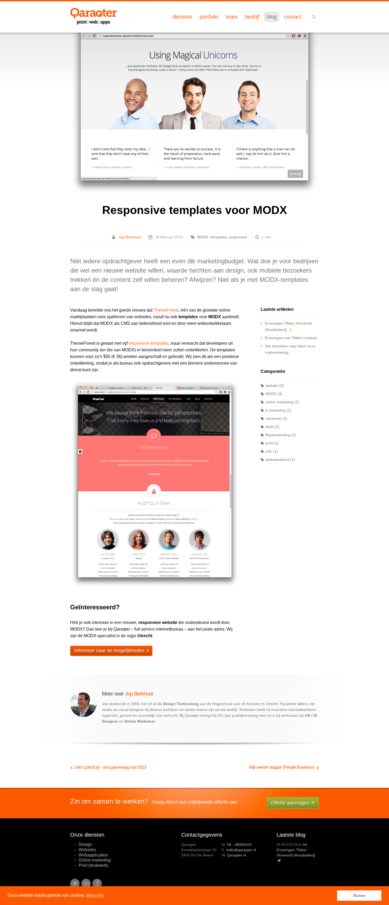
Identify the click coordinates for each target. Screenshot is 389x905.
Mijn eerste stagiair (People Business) (281, 767)
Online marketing (95, 860)
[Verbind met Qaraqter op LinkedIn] (86, 883)
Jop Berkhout (130, 237)
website (271, 385)
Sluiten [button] (359, 895)
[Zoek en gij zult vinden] (314, 17)
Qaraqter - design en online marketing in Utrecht (93, 16)
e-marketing (275, 410)
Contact (292, 17)
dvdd (269, 427)
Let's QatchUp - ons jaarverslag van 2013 (110, 767)
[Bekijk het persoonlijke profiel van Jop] (83, 715)
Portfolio (209, 17)
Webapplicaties (93, 855)
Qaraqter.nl (236, 855)
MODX (202, 237)
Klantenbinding (277, 435)
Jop (304, 844)
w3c (268, 451)
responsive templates (149, 343)
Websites (87, 849)
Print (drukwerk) (93, 865)
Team (232, 17)
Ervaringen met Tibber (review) (291, 338)
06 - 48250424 (239, 844)
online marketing (279, 402)
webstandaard (277, 459)
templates (218, 237)
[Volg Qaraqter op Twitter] (75, 883)
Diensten (182, 17)
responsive (238, 237)
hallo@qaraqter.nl (241, 850)
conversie (273, 418)
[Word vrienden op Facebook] (97, 883)
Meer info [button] (95, 895)
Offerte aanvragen (290, 802)
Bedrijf (252, 17)
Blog (272, 17)
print (269, 443)
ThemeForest (166, 310)
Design (85, 844)
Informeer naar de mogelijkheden (109, 650)
